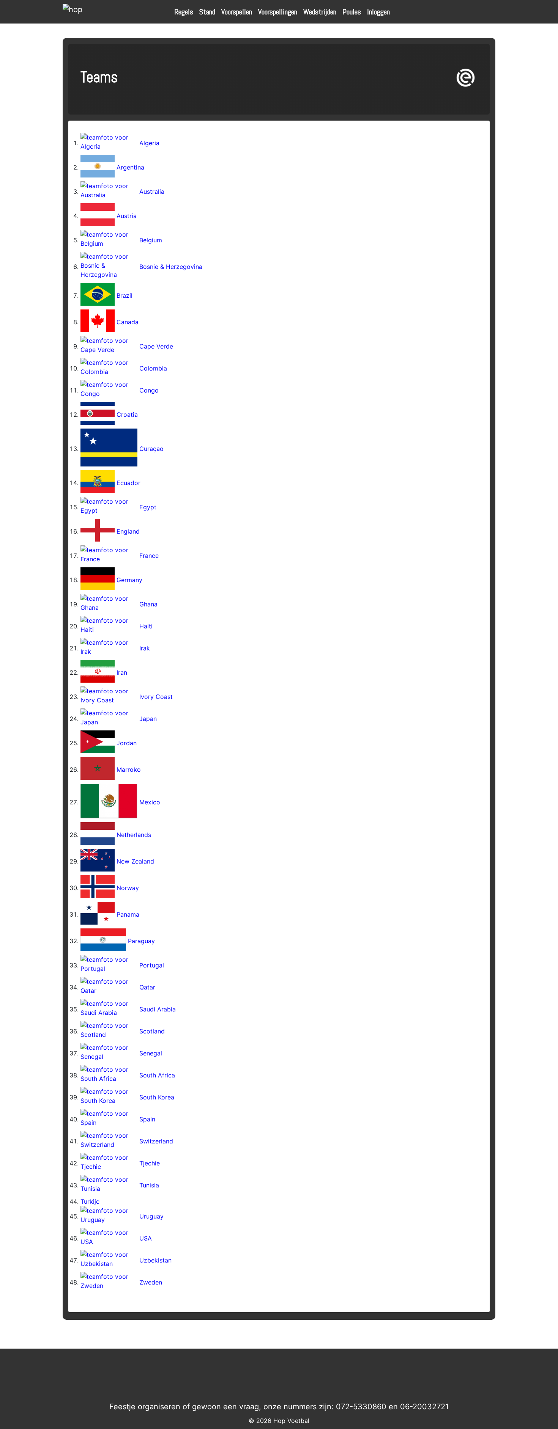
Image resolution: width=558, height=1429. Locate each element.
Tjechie (149, 1163)
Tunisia (149, 1185)
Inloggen (378, 12)
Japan (148, 718)
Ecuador (128, 483)
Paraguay (141, 941)
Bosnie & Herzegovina (170, 266)
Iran (122, 672)
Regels (183, 12)
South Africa (157, 1075)
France (149, 555)
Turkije (89, 1201)
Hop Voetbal (291, 1420)
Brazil (124, 295)
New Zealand (135, 861)
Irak (144, 648)
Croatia (127, 414)
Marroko (129, 769)
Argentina (130, 167)
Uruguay (151, 1216)
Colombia (153, 368)
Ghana (148, 604)
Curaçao (151, 448)
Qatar (147, 987)
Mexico (149, 802)
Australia (151, 191)
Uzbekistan (155, 1260)
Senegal (150, 1053)
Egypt (147, 507)
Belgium (150, 240)
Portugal (151, 965)
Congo (149, 390)
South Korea (156, 1097)
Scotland (152, 1031)
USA (145, 1238)
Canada (128, 322)
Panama (128, 914)
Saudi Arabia (157, 1009)
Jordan (127, 743)
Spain (147, 1119)
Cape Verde (156, 346)
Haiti (146, 626)
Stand (207, 12)
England (128, 531)
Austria (127, 216)
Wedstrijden (319, 12)
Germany (129, 580)
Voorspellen (236, 12)
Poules (351, 12)
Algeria (149, 143)
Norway (128, 888)
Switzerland (156, 1141)
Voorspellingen (277, 12)
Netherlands (134, 835)
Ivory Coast (156, 696)
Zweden (150, 1282)
